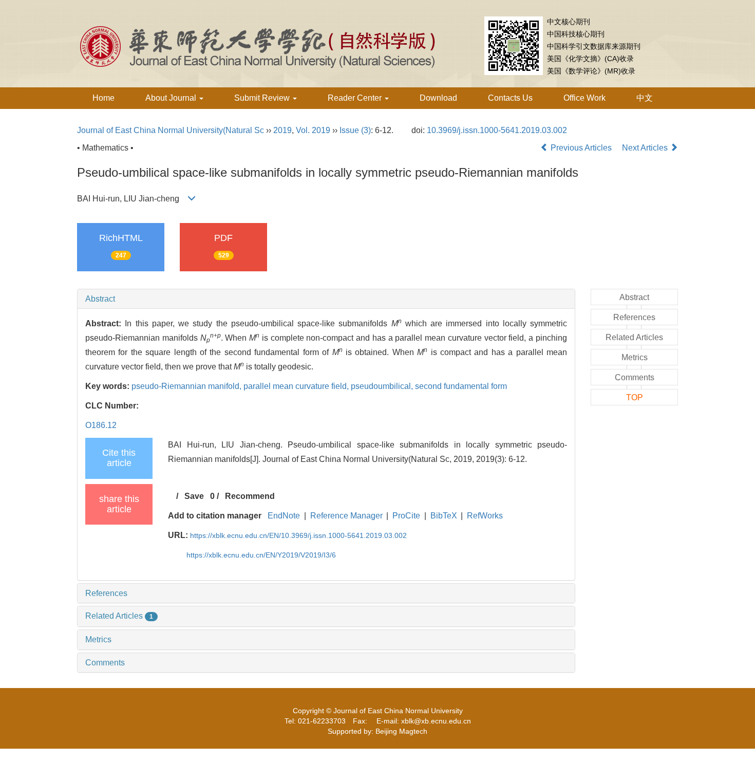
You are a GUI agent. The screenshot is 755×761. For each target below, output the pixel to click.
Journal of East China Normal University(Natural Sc (170, 130)
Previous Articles (581, 147)
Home (103, 98)
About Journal (171, 98)
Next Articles (646, 147)
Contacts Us (510, 98)
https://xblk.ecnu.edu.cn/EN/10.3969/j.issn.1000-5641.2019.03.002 (298, 535)
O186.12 (101, 425)
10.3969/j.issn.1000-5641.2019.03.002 (497, 130)
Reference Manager (346, 515)
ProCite (406, 515)
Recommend (250, 496)
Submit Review (263, 98)
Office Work (584, 98)
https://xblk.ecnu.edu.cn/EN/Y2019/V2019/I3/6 (261, 555)
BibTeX (443, 515)
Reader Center (356, 98)
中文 (644, 98)
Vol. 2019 (313, 130)
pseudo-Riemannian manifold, (187, 386)
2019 (282, 130)
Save (194, 496)
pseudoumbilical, (383, 386)
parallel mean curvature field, (297, 386)
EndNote (284, 515)
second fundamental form (461, 386)
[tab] (326, 299)
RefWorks (485, 515)
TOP (634, 397)
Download (438, 98)
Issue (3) (355, 130)
